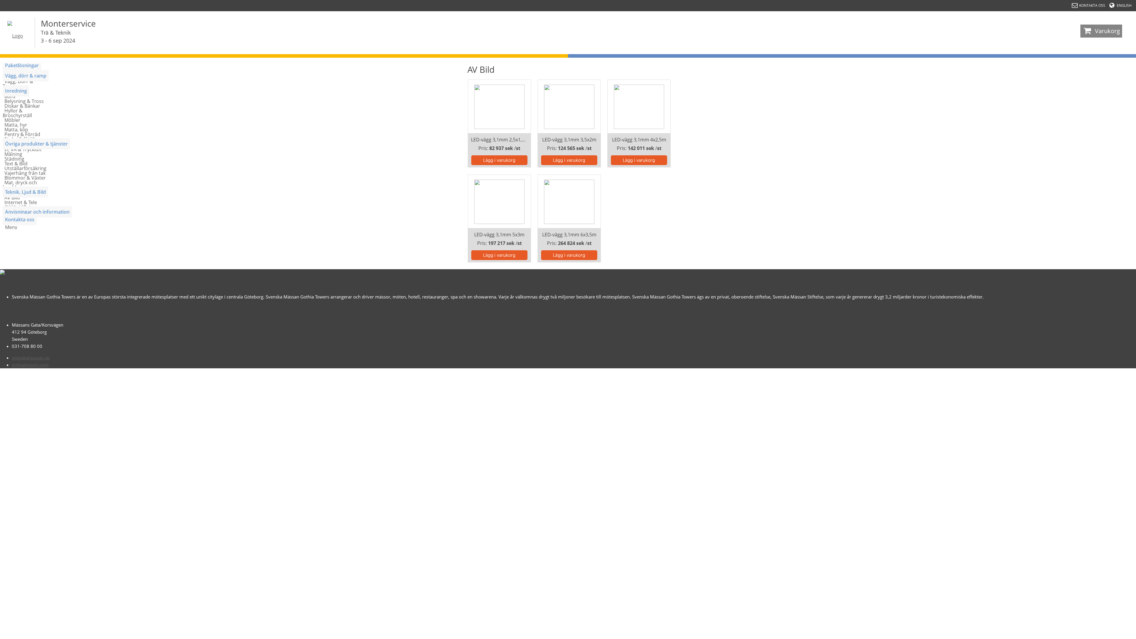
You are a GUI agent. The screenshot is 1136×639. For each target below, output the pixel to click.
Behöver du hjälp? (1107, 631)
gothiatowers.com (30, 365)
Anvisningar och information (37, 212)
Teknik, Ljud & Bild (25, 192)
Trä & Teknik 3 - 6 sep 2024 (58, 36)
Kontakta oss (19, 219)
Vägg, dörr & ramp (25, 75)
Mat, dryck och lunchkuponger (20, 185)
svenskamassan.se (30, 358)
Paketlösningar (22, 65)
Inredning (16, 91)
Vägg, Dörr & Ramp (18, 83)
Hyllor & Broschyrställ (17, 113)
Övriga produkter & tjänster (36, 144)
